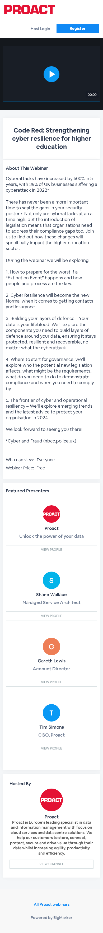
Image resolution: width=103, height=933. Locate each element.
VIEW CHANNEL (51, 864)
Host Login (40, 28)
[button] (51, 74)
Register (77, 28)
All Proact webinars (51, 904)
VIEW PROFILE (51, 550)
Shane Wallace (51, 594)
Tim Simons (51, 727)
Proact (52, 528)
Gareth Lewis (51, 661)
